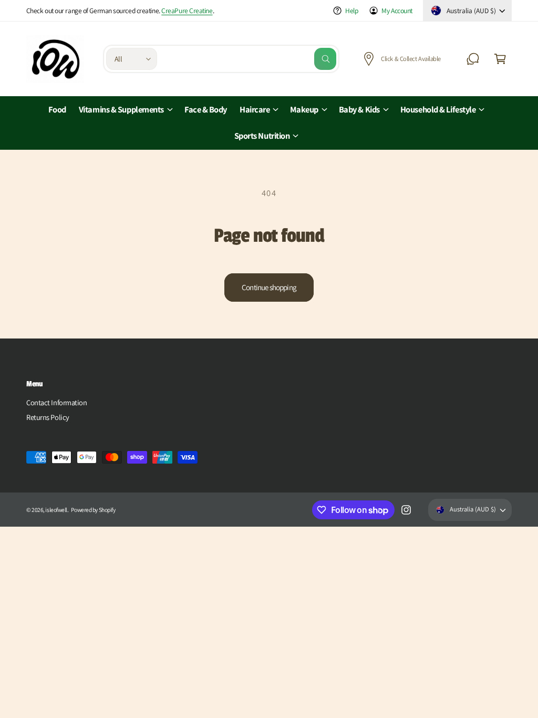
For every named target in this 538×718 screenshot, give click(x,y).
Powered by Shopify (93, 510)
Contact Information (56, 402)
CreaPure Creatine (186, 10)
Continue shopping (269, 287)
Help (351, 10)
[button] (500, 59)
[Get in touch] (473, 59)
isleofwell (56, 510)
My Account (396, 10)
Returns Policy (47, 417)
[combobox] (249, 59)
